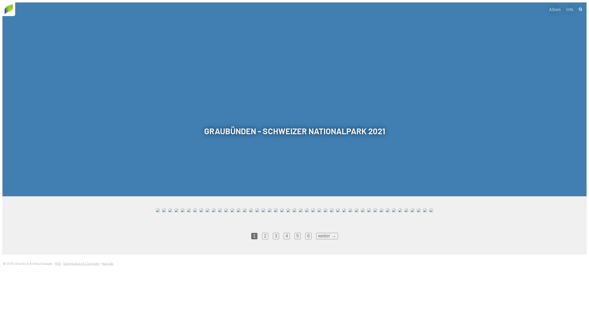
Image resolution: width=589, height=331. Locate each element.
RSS (58, 263)
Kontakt (108, 263)
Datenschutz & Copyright (81, 263)
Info (569, 9)
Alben (555, 9)
